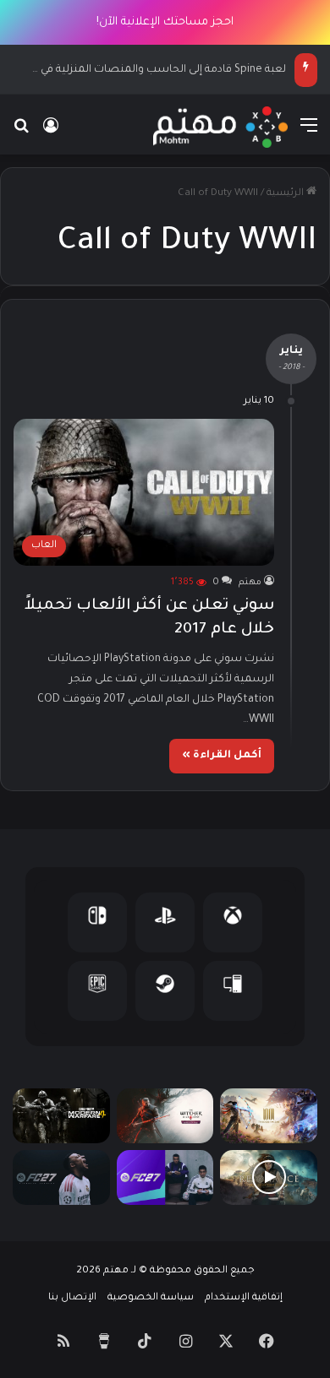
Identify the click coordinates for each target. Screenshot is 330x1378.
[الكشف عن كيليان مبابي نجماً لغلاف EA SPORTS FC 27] (61, 1177)
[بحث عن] (21, 134)
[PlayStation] (165, 922)
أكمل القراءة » (221, 756)
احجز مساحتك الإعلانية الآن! (165, 22)
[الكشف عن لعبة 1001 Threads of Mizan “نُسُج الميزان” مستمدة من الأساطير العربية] (268, 1115)
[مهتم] (220, 127)
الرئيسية (286, 193)
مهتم (250, 583)
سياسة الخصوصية (150, 1298)
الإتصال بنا (72, 1298)
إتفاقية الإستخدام (244, 1298)
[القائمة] (308, 134)
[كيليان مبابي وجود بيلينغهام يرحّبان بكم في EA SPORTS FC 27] (165, 1177)
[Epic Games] (97, 991)
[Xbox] (232, 922)
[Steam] (165, 991)
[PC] (232, 991)
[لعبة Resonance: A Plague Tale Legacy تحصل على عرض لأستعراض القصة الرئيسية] (268, 1177)
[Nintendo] (97, 922)
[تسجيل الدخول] (50, 134)
